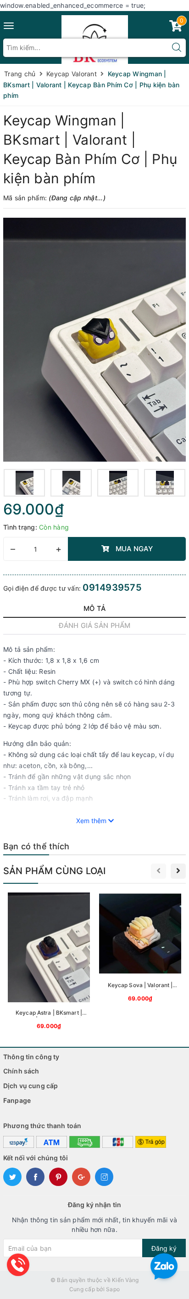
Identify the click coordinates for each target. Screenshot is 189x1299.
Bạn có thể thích (36, 846)
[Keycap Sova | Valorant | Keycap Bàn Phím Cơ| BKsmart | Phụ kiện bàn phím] (140, 949)
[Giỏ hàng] (175, 28)
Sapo (113, 1289)
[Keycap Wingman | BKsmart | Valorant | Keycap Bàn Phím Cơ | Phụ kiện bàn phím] (94, 340)
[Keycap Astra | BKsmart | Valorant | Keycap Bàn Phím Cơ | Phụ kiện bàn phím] (49, 962)
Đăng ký (164, 1248)
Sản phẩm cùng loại (54, 870)
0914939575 (112, 587)
